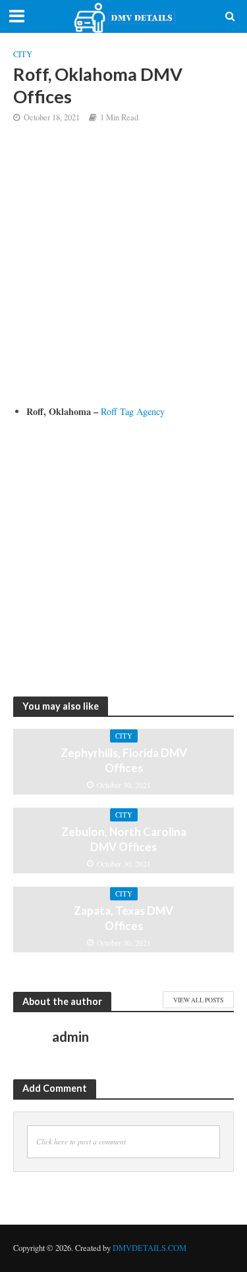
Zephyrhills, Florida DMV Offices (124, 760)
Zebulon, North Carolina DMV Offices (123, 839)
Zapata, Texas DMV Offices (123, 918)
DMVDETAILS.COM (149, 1248)
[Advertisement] (123, 274)
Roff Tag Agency (133, 411)
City (22, 54)
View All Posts (198, 1000)
